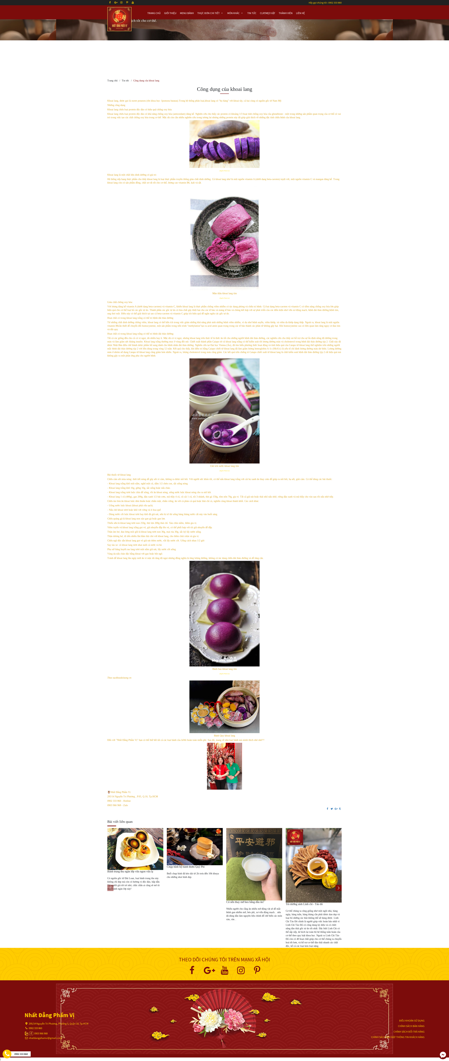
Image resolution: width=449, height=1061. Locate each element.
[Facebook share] (327, 809)
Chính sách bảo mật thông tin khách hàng (397, 1037)
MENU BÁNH (187, 13)
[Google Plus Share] (336, 809)
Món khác (233, 13)
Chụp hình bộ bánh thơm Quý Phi (186, 866)
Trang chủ (154, 13)
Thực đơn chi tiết (208, 13)
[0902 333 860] (7, 1054)
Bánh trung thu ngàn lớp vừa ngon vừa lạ (130, 871)
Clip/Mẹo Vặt (267, 13)
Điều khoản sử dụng (411, 1020)
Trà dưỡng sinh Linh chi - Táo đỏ (304, 904)
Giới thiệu (170, 13)
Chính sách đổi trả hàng (409, 1031)
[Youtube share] (224, 972)
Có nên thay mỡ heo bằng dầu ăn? (245, 901)
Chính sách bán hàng (411, 1026)
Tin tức (251, 13)
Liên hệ (300, 13)
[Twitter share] (331, 809)
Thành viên (286, 13)
